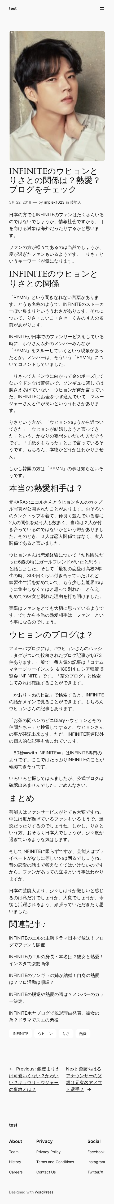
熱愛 (83, 1033)
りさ (66, 1033)
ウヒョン (45, 1033)
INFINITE (20, 1033)
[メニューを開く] (102, 8)
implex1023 (54, 202)
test (13, 8)
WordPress (44, 1192)
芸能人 (75, 202)
